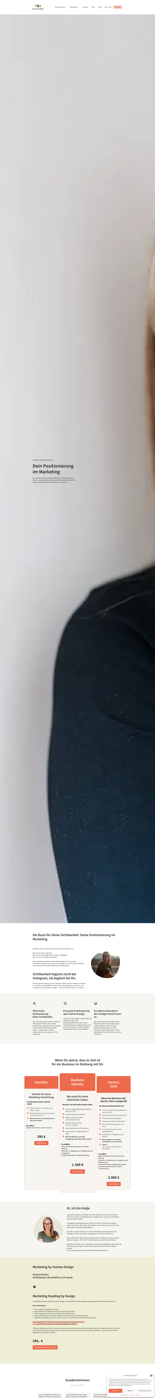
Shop (93, 7)
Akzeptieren (115, 1391)
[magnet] (96, 1003)
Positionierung (60, 7)
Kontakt (117, 7)
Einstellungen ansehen (145, 1391)
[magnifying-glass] (34, 1003)
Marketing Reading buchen (45, 1347)
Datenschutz (132, 1395)
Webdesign (73, 7)
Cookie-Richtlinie (124, 1395)
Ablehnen (130, 1391)
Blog (99, 7)
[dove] (34, 1287)
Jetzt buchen (41, 1143)
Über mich (107, 7)
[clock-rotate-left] (65, 1003)
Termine (85, 7)
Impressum (138, 1395)
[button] (151, 1376)
